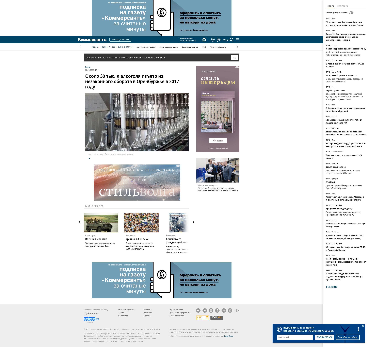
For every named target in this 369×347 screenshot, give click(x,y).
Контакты (123, 315)
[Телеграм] (198, 310)
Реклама (148, 309)
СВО (204, 47)
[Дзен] (211, 310)
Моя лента (342, 6)
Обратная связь (176, 309)
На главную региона (120, 39)
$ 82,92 (95, 47)
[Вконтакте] (205, 310)
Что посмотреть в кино (145, 47)
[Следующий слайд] (193, 222)
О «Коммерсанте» (127, 309)
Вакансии (148, 312)
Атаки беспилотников (169, 47)
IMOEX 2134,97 (124, 47)
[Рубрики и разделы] (237, 40)
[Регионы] (213, 40)
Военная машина (96, 239)
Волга (87, 67)
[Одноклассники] (217, 310)
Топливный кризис (218, 47)
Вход (225, 39)
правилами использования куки (147, 57)
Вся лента (331, 286)
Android (147, 315)
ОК (234, 57)
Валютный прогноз (190, 47)
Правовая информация (180, 312)
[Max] (230, 310)
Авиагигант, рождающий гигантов (180, 240)
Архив (121, 312)
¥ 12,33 (112, 47)
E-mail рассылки (176, 315)
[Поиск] (231, 40)
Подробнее (228, 336)
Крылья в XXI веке (137, 239)
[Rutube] (224, 310)
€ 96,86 (103, 47)
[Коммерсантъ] (92, 40)
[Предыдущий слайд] (79, 222)
